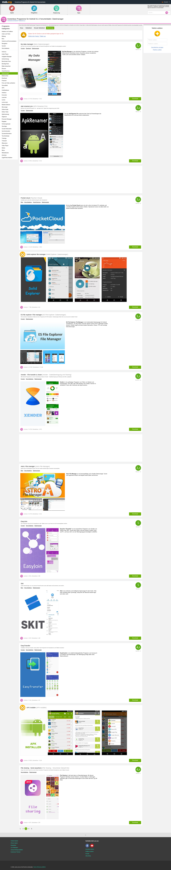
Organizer (4, 116)
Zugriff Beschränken (7, 157)
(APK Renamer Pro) (40, 106)
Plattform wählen (157, 49)
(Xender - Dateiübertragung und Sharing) (56, 375)
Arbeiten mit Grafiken (7, 31)
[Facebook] (88, 847)
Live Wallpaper (14, 847)
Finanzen (4, 80)
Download (4, 78)
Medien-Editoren (6, 104)
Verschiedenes (5, 48)
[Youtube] (92, 847)
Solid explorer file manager (47, 254)
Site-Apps (4, 126)
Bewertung (50, 28)
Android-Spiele (14, 840)
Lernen (3, 99)
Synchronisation (6, 131)
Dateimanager (5, 73)
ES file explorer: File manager (31, 315)
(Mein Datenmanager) (41, 44)
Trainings (4, 138)
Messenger (4, 107)
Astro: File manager (28, 466)
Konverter (4, 95)
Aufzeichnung (5, 59)
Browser (4, 68)
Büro (3, 38)
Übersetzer (4, 143)
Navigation (4, 43)
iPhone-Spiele (14, 843)
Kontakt (87, 853)
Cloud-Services (6, 71)
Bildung (4, 36)
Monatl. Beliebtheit (39, 28)
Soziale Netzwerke (6, 128)
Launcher (4, 97)
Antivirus (4, 51)
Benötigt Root (5, 63)
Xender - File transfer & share (31, 375)
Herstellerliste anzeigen (157, 47)
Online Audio (5, 109)
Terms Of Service (37, 867)
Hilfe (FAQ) (88, 856)
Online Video (5, 112)
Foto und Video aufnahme (8, 83)
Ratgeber (4, 121)
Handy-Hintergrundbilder (17, 849)
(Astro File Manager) (42, 466)
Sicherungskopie (6, 124)
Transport (4, 140)
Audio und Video (6, 34)
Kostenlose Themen (15, 852)
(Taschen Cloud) (36, 198)
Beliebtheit (29, 28)
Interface (4, 92)
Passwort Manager (6, 119)
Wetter (3, 148)
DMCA (44, 867)
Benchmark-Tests (6, 61)
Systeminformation (6, 133)
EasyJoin (24, 521)
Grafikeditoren (5, 90)
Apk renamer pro (27, 106)
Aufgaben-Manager (6, 56)
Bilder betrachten (6, 66)
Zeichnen (4, 155)
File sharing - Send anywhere (31, 768)
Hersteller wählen (90, 849)
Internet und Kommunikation (9, 41)
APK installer (36, 707)
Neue (21, 28)
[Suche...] (167, 12)
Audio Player (5, 54)
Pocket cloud (25, 198)
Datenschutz (5, 75)
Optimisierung (5, 114)
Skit (22, 583)
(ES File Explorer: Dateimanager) (54, 315)
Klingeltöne (13, 845)
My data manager (27, 44)
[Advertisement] (9, 189)
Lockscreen (5, 102)
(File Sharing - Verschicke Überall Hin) (55, 768)
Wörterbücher (5, 152)
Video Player (5, 145)
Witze (3, 150)
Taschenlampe (5, 136)
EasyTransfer (25, 646)
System (4, 46)
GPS (3, 87)
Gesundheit (5, 85)
